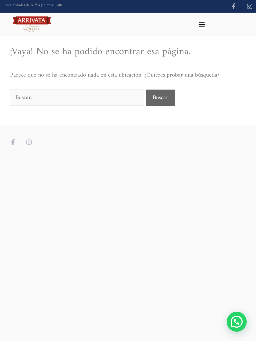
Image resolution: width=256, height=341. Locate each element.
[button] (202, 24)
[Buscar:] (78, 98)
